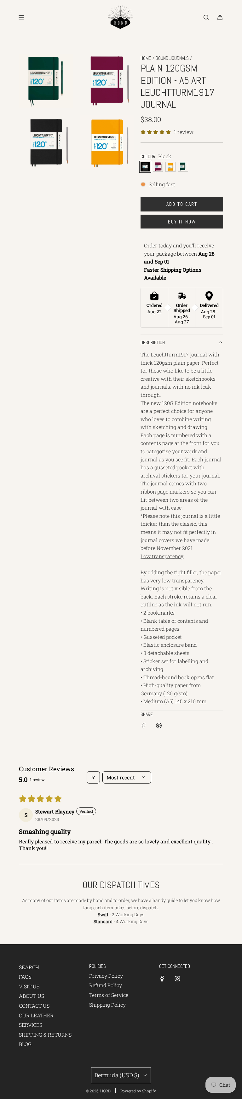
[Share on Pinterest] (159, 727)
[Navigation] (21, 17)
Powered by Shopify (138, 1090)
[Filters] (93, 777)
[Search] (206, 17)
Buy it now (182, 221)
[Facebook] (162, 979)
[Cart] (220, 17)
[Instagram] (177, 979)
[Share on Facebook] (144, 727)
